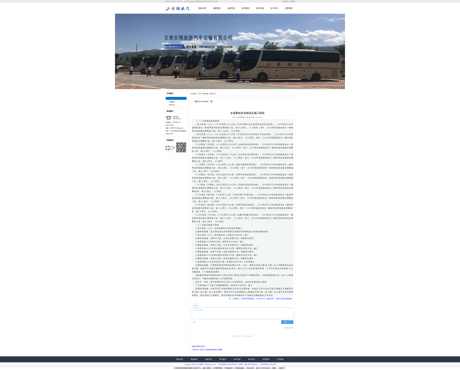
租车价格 (260, 8)
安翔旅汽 (172, 102)
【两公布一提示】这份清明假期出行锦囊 (207, 350)
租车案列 (245, 8)
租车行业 (172, 105)
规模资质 (285, 1)
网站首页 (202, 8)
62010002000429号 (231, 364)
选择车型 (231, 8)
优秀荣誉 (292, 1)
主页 (199, 94)
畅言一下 (287, 322)
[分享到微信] (211, 101)
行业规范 (280, 359)
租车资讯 (274, 8)
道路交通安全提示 (198, 346)
